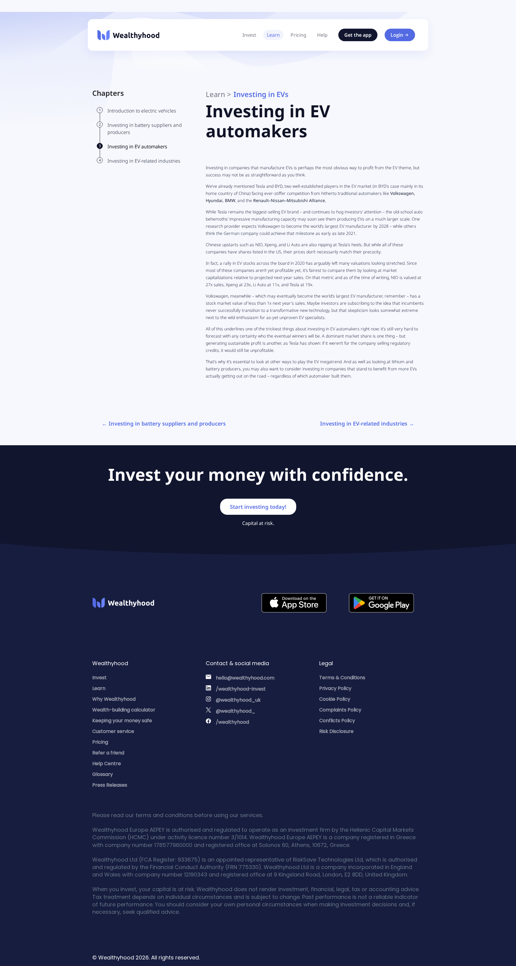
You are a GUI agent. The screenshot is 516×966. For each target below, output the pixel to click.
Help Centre (106, 763)
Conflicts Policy (337, 720)
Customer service (113, 731)
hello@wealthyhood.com (245, 677)
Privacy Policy (335, 688)
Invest (249, 35)
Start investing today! (258, 506)
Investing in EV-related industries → (367, 423)
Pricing (298, 35)
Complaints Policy (340, 709)
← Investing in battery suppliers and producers (164, 423)
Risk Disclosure (336, 731)
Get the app (357, 35)
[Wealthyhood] (128, 35)
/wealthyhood (232, 722)
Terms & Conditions (342, 677)
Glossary (102, 774)
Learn (273, 35)
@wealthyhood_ (235, 711)
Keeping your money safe (122, 720)
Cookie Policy (334, 699)
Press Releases (109, 785)
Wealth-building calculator (123, 709)
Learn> (218, 94)
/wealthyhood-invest (241, 688)
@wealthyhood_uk (238, 700)
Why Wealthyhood (114, 699)
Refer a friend (108, 752)
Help (322, 35)
